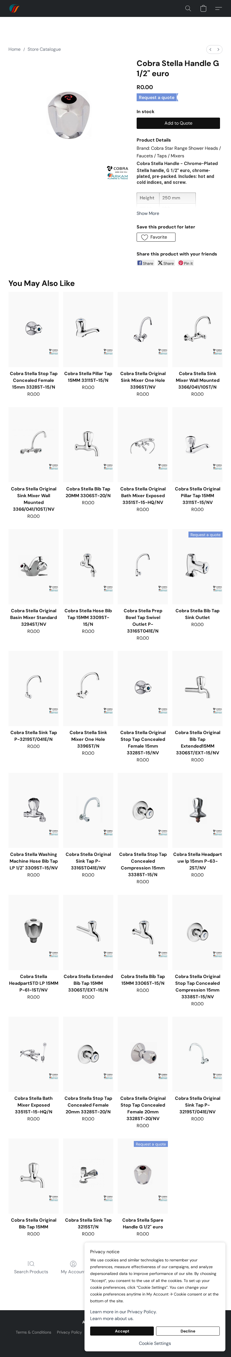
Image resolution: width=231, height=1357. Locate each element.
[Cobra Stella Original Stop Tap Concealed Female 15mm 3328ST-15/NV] (143, 688)
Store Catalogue (44, 49)
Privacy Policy (69, 1332)
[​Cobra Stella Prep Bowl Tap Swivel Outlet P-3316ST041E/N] (143, 566)
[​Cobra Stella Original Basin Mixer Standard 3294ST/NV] (33, 566)
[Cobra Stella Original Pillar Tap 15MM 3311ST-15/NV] (197, 445)
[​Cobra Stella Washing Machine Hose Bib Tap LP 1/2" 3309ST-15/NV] (33, 810)
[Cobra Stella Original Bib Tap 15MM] (33, 1176)
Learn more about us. (112, 1318)
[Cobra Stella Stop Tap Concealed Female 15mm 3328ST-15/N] (33, 329)
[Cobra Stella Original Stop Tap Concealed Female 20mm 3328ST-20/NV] (143, 1054)
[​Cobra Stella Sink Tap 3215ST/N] (88, 1176)
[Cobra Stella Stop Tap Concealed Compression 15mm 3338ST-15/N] (143, 810)
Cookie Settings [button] (155, 1343)
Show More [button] (148, 213)
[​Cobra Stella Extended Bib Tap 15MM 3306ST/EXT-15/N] (88, 932)
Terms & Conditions (33, 1332)
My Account (73, 1272)
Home (14, 49)
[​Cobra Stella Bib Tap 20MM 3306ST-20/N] (88, 445)
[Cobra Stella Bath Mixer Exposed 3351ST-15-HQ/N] (33, 1054)
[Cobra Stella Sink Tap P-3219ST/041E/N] (33, 688)
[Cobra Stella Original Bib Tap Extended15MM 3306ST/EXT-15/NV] (197, 688)
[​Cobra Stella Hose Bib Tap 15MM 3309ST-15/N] (88, 566)
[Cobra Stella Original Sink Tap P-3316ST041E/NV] (88, 810)
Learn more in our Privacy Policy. (123, 1312)
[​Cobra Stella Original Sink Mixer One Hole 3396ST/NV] (143, 329)
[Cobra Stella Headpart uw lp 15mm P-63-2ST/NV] (197, 810)
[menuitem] (210, 49)
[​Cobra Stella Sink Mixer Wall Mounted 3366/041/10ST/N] (197, 329)
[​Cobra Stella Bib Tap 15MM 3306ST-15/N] (143, 932)
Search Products (31, 1272)
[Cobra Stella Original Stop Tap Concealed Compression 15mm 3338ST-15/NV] (197, 932)
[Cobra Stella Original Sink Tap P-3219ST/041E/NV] (197, 1054)
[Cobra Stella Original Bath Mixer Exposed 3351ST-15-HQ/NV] (143, 445)
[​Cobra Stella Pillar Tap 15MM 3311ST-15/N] (88, 329)
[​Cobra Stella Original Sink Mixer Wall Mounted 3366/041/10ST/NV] (33, 445)
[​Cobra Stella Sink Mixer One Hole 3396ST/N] (88, 688)
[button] (14, 8)
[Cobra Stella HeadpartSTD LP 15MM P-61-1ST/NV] (33, 932)
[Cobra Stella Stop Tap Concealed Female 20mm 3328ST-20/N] (88, 1054)
